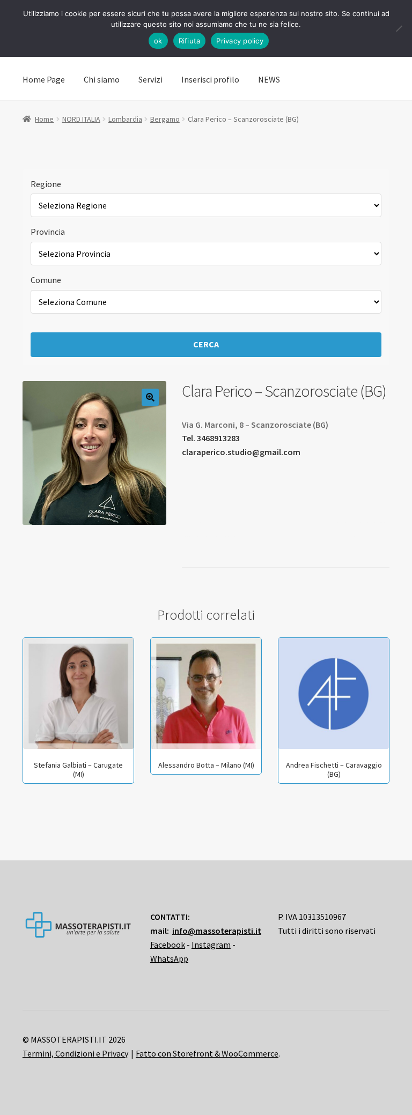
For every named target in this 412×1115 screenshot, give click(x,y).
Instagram (211, 944)
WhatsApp (169, 958)
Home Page (44, 79)
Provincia (48, 231)
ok (158, 40)
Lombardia (125, 119)
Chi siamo (102, 79)
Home (44, 119)
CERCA (206, 344)
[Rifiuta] (398, 28)
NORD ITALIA (81, 119)
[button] (150, 397)
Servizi (150, 79)
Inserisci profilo (210, 79)
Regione (46, 184)
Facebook (167, 944)
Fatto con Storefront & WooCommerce (207, 1053)
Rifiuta (190, 40)
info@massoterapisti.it (216, 930)
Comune (46, 279)
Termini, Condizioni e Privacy (75, 1053)
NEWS (269, 79)
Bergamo (165, 119)
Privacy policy (239, 40)
